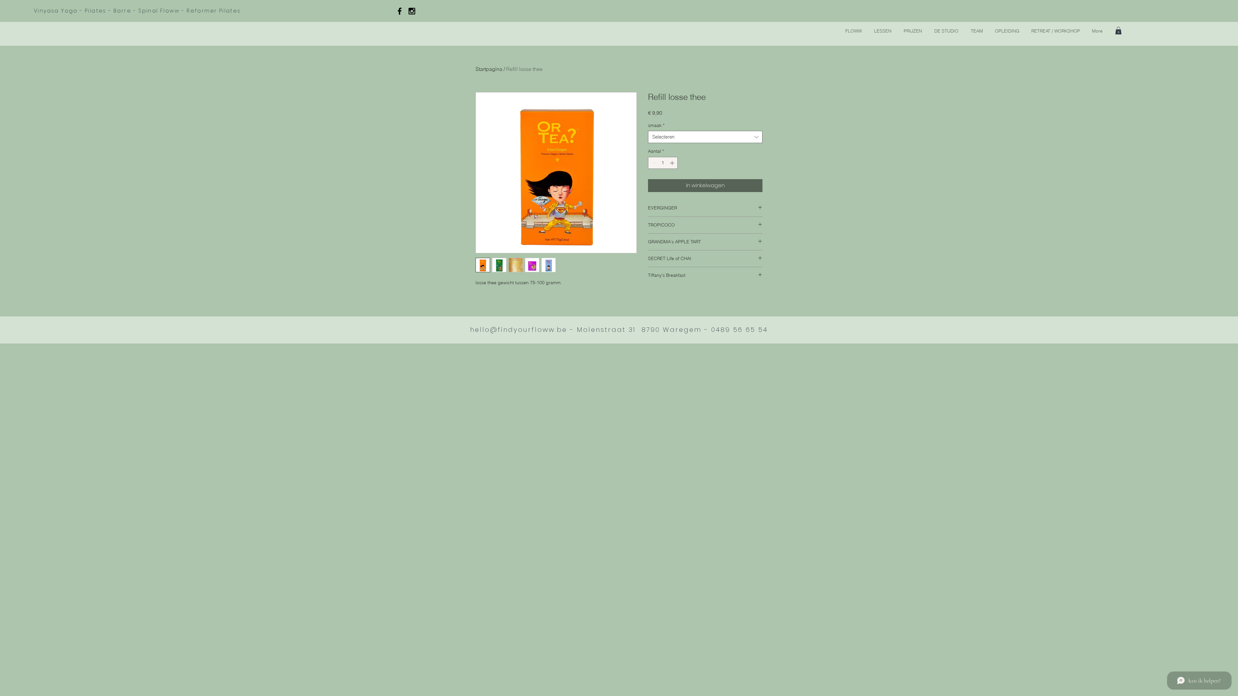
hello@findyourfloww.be (518, 329)
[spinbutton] (663, 163)
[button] (1118, 30)
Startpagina (489, 69)
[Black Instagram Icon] (412, 11)
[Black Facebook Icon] (399, 11)
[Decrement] (653, 163)
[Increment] (673, 163)
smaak (656, 125)
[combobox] (705, 137)
